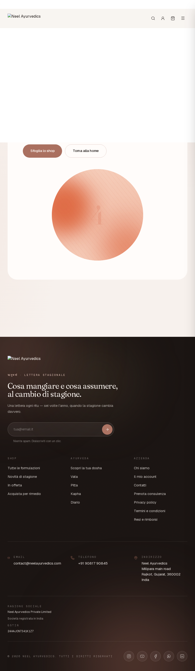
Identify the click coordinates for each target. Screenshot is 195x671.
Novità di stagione (22, 476)
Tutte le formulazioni (24, 468)
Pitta (74, 485)
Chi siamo (142, 468)
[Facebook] (155, 656)
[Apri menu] (182, 18)
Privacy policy (145, 502)
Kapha (76, 494)
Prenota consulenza (150, 494)
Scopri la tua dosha (86, 468)
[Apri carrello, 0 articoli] (172, 18)
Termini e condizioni (149, 511)
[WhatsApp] (169, 656)
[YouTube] (142, 656)
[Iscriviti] (107, 429)
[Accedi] (162, 18)
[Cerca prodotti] (153, 18)
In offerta (15, 485)
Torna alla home (85, 150)
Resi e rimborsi (145, 519)
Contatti (140, 485)
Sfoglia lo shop (42, 150)
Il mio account (145, 476)
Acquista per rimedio (24, 494)
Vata (74, 476)
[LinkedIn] (182, 656)
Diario (75, 502)
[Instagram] (129, 656)
